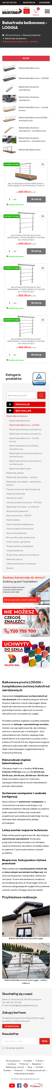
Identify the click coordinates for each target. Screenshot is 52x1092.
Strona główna (13, 1060)
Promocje (25, 404)
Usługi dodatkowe (14, 550)
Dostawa (12, 1064)
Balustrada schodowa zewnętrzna (25, 433)
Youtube (7, 1070)
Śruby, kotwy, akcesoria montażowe (22, 555)
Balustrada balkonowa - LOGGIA (24, 425)
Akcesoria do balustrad (17, 511)
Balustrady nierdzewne (15, 38)
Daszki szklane (13, 520)
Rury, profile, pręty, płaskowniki (20, 537)
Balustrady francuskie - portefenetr (22, 506)
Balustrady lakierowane (20, 468)
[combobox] (21, 395)
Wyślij (44, 1041)
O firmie (39, 1060)
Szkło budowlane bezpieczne (19, 524)
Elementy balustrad (31, 35)
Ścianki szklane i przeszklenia (19, 546)
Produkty (28, 1060)
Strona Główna (12, 35)
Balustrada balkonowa (19, 420)
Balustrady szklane (15, 473)
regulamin (19, 1048)
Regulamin (36, 1064)
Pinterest (18, 1070)
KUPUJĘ (37, 199)
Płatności (24, 1064)
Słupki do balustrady (15, 493)
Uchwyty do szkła (14, 498)
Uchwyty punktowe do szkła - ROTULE (23, 502)
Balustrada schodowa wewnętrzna (25, 429)
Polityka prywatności (36, 1070)
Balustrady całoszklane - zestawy (22, 477)
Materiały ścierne (14, 559)
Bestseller (25, 410)
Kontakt (39, 1067)
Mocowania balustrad (16, 533)
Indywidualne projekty (24, 1073)
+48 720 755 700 (9, 2)
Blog (30, 1067)
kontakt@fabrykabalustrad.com (23, 1005)
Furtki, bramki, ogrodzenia (18, 541)
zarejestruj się (12, 1026)
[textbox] (21, 395)
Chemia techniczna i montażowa (21, 563)
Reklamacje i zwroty (15, 1067)
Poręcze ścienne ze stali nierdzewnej (23, 489)
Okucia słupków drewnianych (19, 528)
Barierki (10, 568)
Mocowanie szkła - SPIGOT (19, 515)
